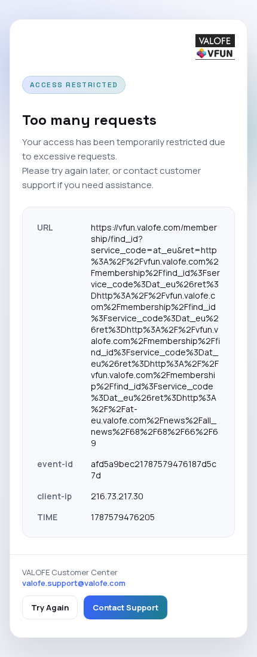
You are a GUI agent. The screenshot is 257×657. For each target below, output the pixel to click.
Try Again (50, 607)
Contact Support (125, 607)
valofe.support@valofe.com (74, 583)
